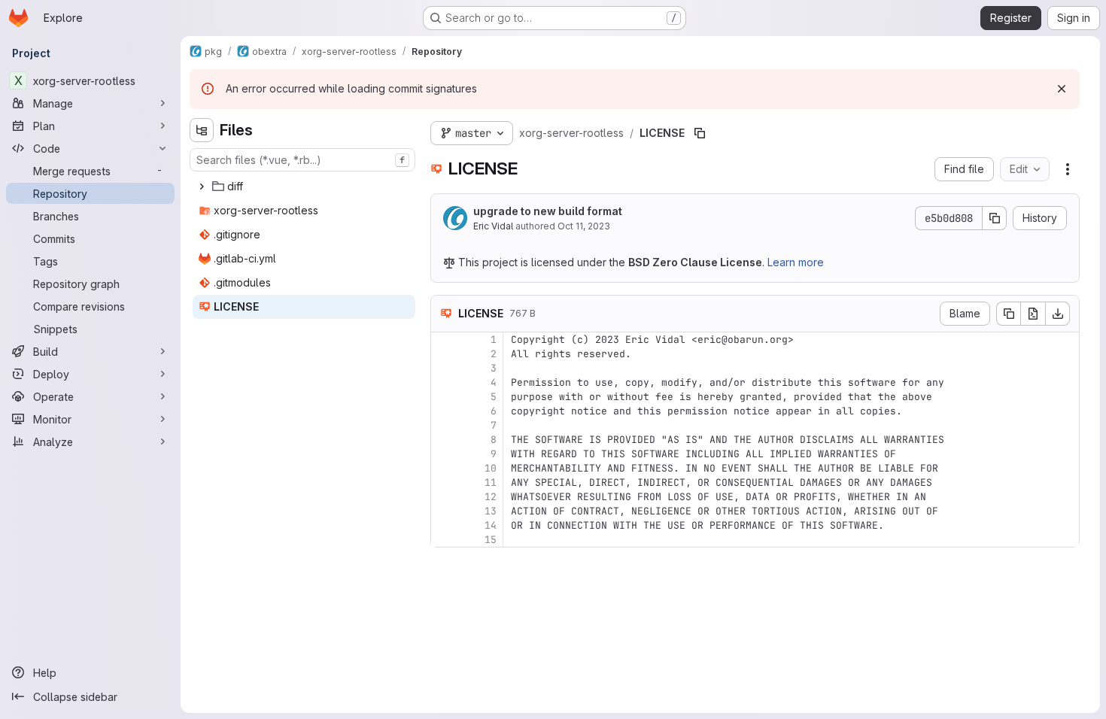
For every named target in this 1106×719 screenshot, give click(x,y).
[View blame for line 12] (444, 497)
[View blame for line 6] (444, 411)
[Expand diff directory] (202, 186)
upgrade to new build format (547, 211)
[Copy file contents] (1008, 314)
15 (491, 539)
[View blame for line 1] (444, 339)
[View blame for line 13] (444, 511)
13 (491, 511)
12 (491, 496)
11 (491, 482)
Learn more (795, 262)
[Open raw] (1033, 314)
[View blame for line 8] (444, 439)
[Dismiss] (1062, 89)
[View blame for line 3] (444, 368)
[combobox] (302, 159)
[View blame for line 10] (444, 468)
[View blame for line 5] (444, 397)
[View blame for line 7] (444, 425)
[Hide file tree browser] (202, 130)
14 (491, 525)
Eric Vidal (493, 226)
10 (491, 468)
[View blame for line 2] (444, 354)
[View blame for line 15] (444, 539)
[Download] (1058, 314)
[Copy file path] (700, 133)
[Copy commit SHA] (995, 218)
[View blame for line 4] (444, 382)
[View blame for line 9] (444, 454)
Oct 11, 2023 (584, 226)
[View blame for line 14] (444, 525)
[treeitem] (304, 186)
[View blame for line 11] (444, 482)
